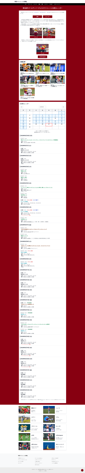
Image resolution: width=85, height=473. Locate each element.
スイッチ (48, 12)
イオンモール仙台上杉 (27, 231)
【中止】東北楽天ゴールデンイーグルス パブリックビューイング (34, 229)
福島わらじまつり (24, 235)
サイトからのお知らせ (38, 458)
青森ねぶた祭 (23, 170)
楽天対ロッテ (23, 314)
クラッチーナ (42, 12)
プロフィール (30, 4)
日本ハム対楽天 (24, 252)
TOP (25, 4)
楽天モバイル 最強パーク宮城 (28, 152)
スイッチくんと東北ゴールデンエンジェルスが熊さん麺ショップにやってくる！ (37, 187)
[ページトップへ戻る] (82, 470)
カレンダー (35, 4)
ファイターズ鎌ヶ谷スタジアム (28, 254)
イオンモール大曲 (26, 142)
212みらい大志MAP (55, 458)
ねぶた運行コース (26, 173)
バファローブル (26, 202)
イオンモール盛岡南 (26, 248)
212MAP (51, 4)
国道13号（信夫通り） (27, 238)
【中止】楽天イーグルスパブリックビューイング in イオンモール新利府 (35, 324)
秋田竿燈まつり (24, 194)
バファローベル (32, 202)
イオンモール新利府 (26, 326)
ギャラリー (46, 4)
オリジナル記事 (20, 461)
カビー (24, 253)
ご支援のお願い (37, 461)
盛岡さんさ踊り (24, 177)
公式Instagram (42, 56)
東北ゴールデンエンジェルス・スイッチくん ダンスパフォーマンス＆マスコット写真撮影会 (39, 139)
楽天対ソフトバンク (25, 149)
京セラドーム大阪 (26, 204)
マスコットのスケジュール (22, 459)
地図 (39, 4)
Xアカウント (54, 459)
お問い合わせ (37, 464)
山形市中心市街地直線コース (28, 221)
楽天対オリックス (24, 274)
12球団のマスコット (21, 458)
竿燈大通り (25, 197)
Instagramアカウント (55, 461)
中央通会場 (25, 180)
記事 (42, 4)
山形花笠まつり (24, 219)
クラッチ (35, 12)
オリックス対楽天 (24, 201)
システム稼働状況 (55, 463)
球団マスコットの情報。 (23, 455)
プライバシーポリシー (38, 463)
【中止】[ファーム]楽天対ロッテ (27, 304)
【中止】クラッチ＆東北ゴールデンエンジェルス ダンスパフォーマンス (35, 245)
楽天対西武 (23, 374)
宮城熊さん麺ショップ (27, 190)
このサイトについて (57, 4)
